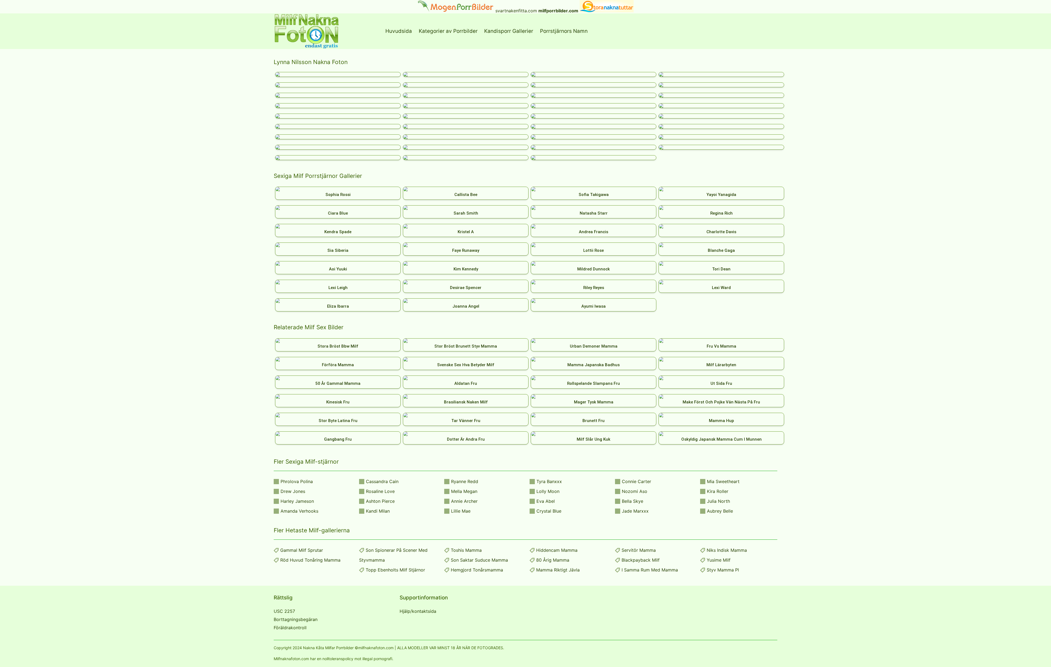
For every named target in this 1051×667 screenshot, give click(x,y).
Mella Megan (464, 491)
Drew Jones (293, 491)
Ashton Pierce (380, 501)
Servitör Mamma (639, 550)
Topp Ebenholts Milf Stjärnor (395, 570)
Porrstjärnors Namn (564, 31)
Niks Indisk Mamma (727, 550)
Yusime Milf (718, 560)
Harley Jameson (297, 501)
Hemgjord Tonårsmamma (477, 570)
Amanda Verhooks (299, 511)
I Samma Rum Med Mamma (650, 570)
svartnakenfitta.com (516, 10)
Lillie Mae (460, 511)
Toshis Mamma (466, 550)
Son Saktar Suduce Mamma (479, 560)
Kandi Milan (378, 511)
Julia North (718, 501)
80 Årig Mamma (552, 560)
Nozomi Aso (634, 491)
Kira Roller (717, 491)
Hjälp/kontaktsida (418, 611)
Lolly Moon (547, 491)
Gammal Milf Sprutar (301, 550)
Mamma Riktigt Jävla (558, 570)
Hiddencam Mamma (557, 550)
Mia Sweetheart (723, 481)
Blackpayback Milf (641, 560)
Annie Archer (464, 501)
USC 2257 (284, 611)
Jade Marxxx (635, 511)
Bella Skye (632, 501)
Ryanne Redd (464, 481)
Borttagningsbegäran (295, 619)
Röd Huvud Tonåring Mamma (310, 560)
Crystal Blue (548, 511)
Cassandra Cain (382, 481)
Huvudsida (398, 31)
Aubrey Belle (720, 511)
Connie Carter (636, 481)
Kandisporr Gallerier (508, 31)
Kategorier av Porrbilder (448, 31)
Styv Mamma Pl (723, 570)
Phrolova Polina (297, 481)
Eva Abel (545, 501)
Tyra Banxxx (549, 481)
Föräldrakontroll (290, 627)
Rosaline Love (380, 491)
